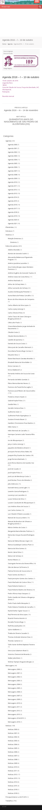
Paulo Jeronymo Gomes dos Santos (20, 578)
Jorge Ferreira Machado (16, 459)
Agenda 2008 (12, 175)
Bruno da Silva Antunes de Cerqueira (21, 299)
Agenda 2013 (12, 193)
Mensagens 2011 (14, 707)
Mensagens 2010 (14, 703)
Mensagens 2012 (14, 711)
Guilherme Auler (13, 412)
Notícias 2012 (12, 774)
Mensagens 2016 (14, 722)
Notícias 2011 (12, 771)
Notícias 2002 (12, 737)
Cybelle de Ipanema (15, 340)
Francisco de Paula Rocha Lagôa (19, 387)
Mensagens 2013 (14, 714)
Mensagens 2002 (14, 677)
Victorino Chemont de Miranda (18, 654)
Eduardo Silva (13, 355)
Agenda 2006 (12, 167)
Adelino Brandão (14, 250)
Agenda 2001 (12, 148)
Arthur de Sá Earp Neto (16, 284)
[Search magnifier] (40, 7)
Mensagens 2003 (14, 680)
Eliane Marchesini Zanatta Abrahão (20, 358)
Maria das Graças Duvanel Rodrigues (21, 535)
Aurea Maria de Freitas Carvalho (19, 295)
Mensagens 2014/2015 (16, 718)
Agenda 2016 (12, 205)
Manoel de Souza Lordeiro (17, 518)
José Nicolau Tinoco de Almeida (19, 480)
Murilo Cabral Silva (14, 552)
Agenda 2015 (12, 201)
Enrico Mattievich (14, 370)
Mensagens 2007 (14, 696)
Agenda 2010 (12, 182)
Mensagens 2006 (14, 692)
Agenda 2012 (12, 190)
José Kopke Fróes (14, 473)
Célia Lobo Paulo (14, 322)
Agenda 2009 (12, 178)
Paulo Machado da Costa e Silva (19, 582)
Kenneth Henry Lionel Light (17, 488)
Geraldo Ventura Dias (15, 408)
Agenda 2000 (12, 145)
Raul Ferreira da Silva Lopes (18, 614)
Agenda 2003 (12, 156)
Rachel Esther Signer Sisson (18, 611)
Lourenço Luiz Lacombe (16, 495)
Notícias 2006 (12, 752)
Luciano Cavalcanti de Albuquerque (20, 503)
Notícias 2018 (12, 789)
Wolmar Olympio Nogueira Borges (20, 662)
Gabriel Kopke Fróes (15, 400)
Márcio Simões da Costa (16, 527)
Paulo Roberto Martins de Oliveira (20, 590)
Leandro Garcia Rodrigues (17, 491)
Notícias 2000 (12, 729)
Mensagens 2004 (14, 684)
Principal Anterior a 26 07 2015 (16, 797)
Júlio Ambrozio (13, 484)
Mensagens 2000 (14, 669)
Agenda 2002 (12, 152)
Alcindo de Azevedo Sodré (17, 253)
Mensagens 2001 (14, 673)
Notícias (8, 726)
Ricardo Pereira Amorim (16, 618)
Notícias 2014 (12, 782)
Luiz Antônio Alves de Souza (18, 506)
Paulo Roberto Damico (16, 586)
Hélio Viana (12, 427)
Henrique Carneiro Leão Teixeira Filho (21, 434)
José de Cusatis (13, 469)
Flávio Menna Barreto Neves (18, 383)
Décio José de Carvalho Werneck (19, 347)
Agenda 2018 (12, 212)
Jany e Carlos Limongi (15, 444)
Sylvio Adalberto (13, 629)
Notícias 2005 (12, 748)
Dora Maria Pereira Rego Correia (19, 351)
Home (4, 44)
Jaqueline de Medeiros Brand (18, 448)
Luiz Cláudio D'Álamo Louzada (18, 514)
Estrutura (9, 231)
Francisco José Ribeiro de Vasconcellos (21, 391)
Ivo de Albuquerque (15, 440)
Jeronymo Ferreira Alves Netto (18, 452)
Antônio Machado (14, 280)
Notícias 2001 (12, 733)
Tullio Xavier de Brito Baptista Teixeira (21, 644)
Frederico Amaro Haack (16, 397)
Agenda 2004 (12, 160)
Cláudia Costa (13, 332)
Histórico (9, 235)
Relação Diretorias (14, 238)
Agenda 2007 (12, 171)
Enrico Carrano (13, 366)
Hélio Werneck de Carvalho (17, 431)
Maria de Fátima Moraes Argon (19, 541)
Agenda (10, 44)
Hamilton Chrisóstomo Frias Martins (20, 423)
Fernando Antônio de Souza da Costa (21, 373)
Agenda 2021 (12, 223)
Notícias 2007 (12, 756)
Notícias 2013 (12, 778)
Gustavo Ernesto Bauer (16, 419)
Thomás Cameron (14, 641)
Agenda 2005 (12, 163)
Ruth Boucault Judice (15, 626)
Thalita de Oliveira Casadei (17, 633)
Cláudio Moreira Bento (16, 336)
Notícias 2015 (12, 786)
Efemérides (10, 227)
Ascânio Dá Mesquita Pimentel (18, 292)
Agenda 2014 (12, 197)
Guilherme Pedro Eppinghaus (18, 416)
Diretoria (13, 242)
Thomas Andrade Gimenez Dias (19, 637)
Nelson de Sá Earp (14, 556)
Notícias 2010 (12, 767)
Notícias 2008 (12, 759)
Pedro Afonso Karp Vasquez (18, 593)
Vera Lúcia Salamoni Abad (17, 650)
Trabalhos (9, 801)
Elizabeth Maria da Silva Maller (19, 362)
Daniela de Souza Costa (16, 343)
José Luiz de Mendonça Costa (18, 476)
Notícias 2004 (12, 744)
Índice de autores (12, 246)
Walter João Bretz (14, 658)
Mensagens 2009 (14, 699)
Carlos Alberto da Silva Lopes (18, 305)
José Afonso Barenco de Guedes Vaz (21, 463)
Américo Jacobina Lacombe (17, 263)
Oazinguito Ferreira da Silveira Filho (20, 563)
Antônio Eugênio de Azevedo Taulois (21, 273)
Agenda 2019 (12, 216)
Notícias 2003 (12, 741)
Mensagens (10, 665)
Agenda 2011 (12, 186)
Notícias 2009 (12, 763)
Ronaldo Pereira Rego (15, 622)
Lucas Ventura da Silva (16, 499)
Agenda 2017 (12, 208)
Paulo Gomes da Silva (15, 575)
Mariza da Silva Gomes (16, 548)
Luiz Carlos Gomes (14, 510)
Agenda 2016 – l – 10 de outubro (20, 77)
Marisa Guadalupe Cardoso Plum (20, 545)
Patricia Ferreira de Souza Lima (19, 571)
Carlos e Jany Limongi (15, 309)
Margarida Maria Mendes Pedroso (20, 531)
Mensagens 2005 (14, 688)
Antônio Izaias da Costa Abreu (18, 277)
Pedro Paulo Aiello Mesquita (18, 603)
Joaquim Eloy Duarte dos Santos (19, 455)
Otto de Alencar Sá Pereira (17, 567)
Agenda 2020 (12, 220)
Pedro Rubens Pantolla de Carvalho (20, 607)
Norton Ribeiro (13, 560)
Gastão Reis (12, 404)
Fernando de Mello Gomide (17, 379)
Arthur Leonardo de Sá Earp (18, 288)
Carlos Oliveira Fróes (15, 313)
